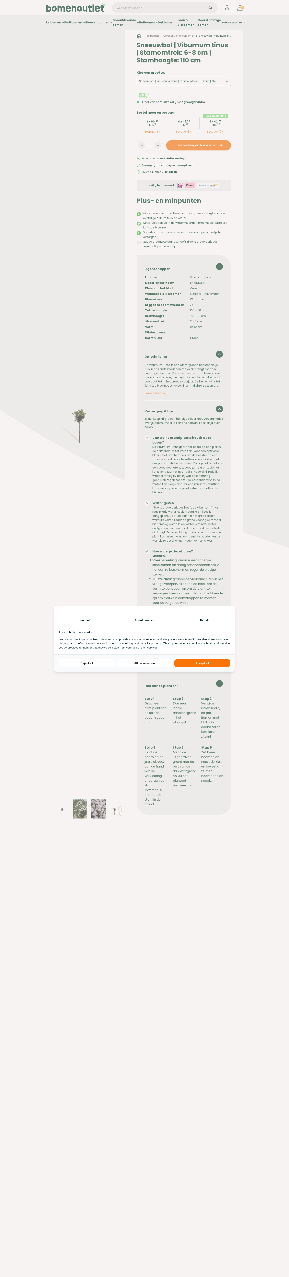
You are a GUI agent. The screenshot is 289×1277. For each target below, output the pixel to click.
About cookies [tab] (144, 620)
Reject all (87, 663)
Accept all (202, 663)
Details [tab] (204, 620)
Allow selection (144, 663)
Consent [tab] (84, 620)
